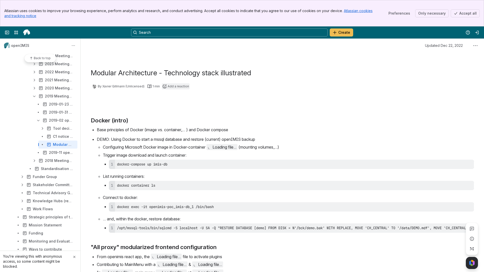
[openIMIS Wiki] (26, 32)
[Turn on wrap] (459, 165)
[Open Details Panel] (472, 239)
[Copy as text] (468, 165)
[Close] (74, 257)
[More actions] (73, 46)
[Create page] (472, 249)
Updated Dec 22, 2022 (444, 45)
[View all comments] (472, 229)
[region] (291, 228)
